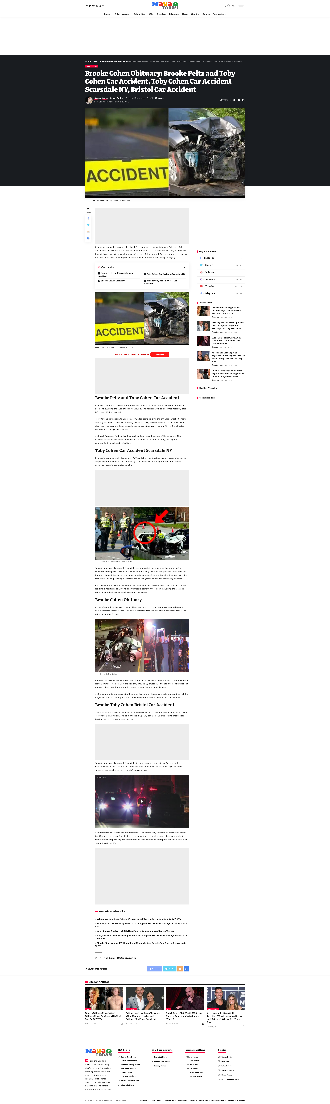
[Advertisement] (165, 36)
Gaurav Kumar (101, 98)
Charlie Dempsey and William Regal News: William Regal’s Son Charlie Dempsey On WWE (228, 374)
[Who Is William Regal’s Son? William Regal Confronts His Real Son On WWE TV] (203, 311)
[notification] (224, 6)
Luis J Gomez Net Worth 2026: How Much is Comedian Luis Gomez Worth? (135, 931)
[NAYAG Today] (165, 6)
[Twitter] (90, 6)
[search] (228, 6)
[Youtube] (221, 286)
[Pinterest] (97, 6)
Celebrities (91, 66)
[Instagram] (100, 6)
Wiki (216, 347)
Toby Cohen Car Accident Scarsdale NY (166, 274)
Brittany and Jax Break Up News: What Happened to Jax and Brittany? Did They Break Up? (228, 325)
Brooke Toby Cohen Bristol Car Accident (160, 282)
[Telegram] (103, 6)
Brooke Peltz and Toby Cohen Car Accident (116, 274)
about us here (104, 1089)
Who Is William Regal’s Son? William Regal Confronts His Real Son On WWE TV (139, 919)
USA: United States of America (121, 958)
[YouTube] (93, 6)
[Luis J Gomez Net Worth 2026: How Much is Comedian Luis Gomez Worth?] (203, 341)
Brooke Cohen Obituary (113, 281)
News (216, 317)
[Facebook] (87, 6)
